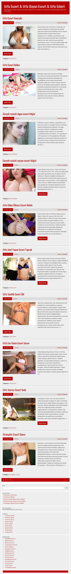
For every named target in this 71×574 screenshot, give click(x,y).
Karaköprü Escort (10, 559)
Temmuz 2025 (9, 515)
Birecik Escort (9, 540)
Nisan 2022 (9, 524)
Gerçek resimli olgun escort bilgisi (19, 114)
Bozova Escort (9, 543)
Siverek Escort (9, 561)
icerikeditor (18, 22)
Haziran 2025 (9, 517)
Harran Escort (9, 555)
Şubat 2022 (9, 528)
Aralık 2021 (9, 532)
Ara (4, 485)
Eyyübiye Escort (10, 549)
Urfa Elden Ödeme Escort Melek (17, 205)
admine (17, 69)
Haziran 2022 (9, 519)
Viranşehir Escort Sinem (14, 434)
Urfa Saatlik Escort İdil (13, 294)
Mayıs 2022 (9, 522)
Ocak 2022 (8, 530)
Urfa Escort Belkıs (11, 65)
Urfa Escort (12, 58)
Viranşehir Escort (14, 474)
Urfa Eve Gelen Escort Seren (16, 343)
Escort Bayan (13, 154)
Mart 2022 (8, 526)
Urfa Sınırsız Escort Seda (14, 390)
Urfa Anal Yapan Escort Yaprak (17, 250)
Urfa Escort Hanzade (12, 18)
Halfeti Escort (9, 551)
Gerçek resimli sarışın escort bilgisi (19, 161)
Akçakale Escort (10, 538)
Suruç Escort (9, 563)
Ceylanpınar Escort (11, 545)
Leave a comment (62, 22)
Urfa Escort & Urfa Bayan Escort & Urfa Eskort (34, 6)
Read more (7, 53)
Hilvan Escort (9, 557)
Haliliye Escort (9, 553)
